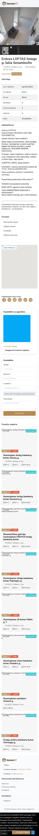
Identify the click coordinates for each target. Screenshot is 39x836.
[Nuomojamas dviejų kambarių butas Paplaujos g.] (19, 563)
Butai (24, 92)
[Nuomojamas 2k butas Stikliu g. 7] (19, 605)
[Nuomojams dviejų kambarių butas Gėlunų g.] (19, 440)
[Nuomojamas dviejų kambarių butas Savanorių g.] (19, 482)
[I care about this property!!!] (35, 455)
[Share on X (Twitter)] (9, 300)
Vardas (6, 365)
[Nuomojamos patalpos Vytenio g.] (19, 684)
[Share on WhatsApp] (25, 300)
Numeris (6, 374)
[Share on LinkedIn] (20, 300)
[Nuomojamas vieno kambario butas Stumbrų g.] (19, 646)
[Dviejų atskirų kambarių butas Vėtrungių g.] (19, 725)
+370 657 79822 (10, 346)
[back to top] (33, 832)
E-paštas (7, 383)
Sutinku (3, 833)
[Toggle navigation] (35, 3)
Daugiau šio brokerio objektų (17, 350)
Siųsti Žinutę (19, 413)
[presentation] (1, 50)
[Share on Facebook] (4, 300)
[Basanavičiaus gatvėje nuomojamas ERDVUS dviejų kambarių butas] (19, 519)
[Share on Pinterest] (15, 300)
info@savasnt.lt (17, 774)
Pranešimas (8, 399)
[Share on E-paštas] (30, 300)
